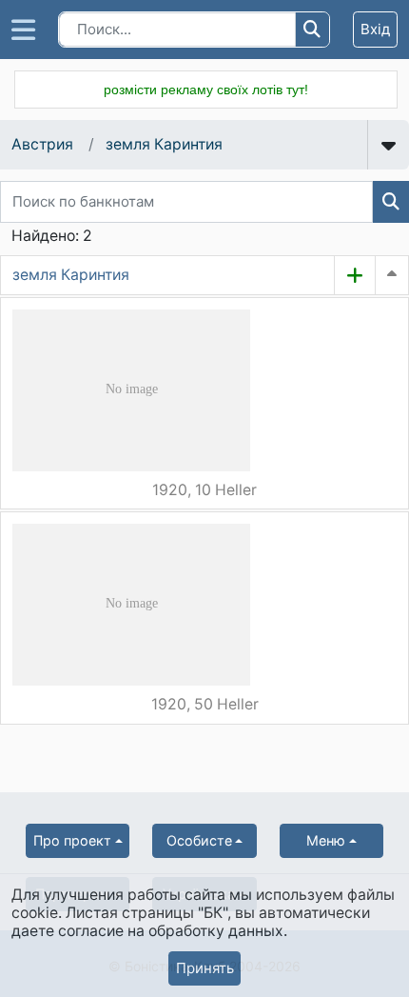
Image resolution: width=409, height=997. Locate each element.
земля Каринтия (164, 144)
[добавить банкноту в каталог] (355, 275)
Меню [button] (325, 840)
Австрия (42, 144)
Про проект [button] (72, 840)
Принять (205, 968)
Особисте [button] (199, 840)
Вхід (375, 29)
